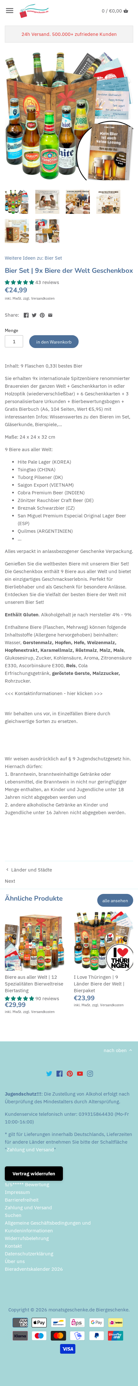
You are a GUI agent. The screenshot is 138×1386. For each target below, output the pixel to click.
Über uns (15, 1261)
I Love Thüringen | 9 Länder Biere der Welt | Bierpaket (99, 983)
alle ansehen (115, 900)
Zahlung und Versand (30, 1150)
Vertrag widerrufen (34, 1174)
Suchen (13, 1215)
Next (10, 881)
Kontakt (13, 1246)
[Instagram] (90, 1073)
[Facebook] (59, 1073)
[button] (20, 282)
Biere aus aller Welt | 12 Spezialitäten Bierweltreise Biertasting (34, 983)
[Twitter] (49, 1073)
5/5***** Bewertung (27, 1184)
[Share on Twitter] (34, 314)
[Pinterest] (70, 1073)
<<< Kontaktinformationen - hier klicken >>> (54, 693)
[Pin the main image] (42, 314)
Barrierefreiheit (22, 1200)
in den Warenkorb (54, 342)
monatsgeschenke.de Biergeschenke (88, 1310)
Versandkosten (43, 298)
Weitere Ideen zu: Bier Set (33, 258)
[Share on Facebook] (26, 314)
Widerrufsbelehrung (27, 1238)
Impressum (17, 1192)
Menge (11, 330)
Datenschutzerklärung (29, 1254)
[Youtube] (80, 1073)
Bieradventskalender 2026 (34, 1269)
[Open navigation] (9, 10)
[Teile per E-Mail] (50, 314)
